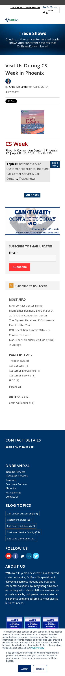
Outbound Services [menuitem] (17, 476)
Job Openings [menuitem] (13, 492)
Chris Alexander (19, 86)
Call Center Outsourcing (22, 513)
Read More (55, 164)
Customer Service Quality (23, 532)
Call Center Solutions (21, 526)
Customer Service (29, 164)
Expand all (15, 386)
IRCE (14, 380)
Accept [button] (24, 668)
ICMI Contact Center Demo (26, 305)
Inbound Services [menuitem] (15, 471)
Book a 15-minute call (19, 447)
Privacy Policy (37, 647)
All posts (32, 195)
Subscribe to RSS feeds (31, 286)
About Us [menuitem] (11, 488)
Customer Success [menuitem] (16, 484)
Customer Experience (20, 169)
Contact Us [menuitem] (12, 496)
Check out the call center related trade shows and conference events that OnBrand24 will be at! (33, 42)
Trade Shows (32, 33)
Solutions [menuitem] (11, 480)
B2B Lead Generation (21, 538)
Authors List (19, 397)
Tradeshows (27, 179)
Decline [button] (40, 668)
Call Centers (18, 365)
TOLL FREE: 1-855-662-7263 (25, 7)
